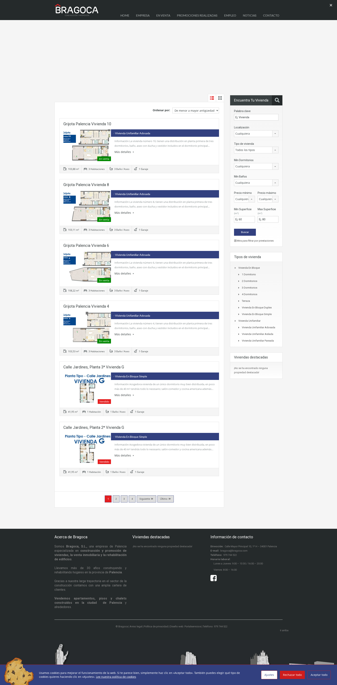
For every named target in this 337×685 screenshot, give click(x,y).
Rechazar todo (292, 675)
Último (164, 498)
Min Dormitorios (244, 160)
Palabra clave (242, 111)
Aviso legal (136, 626)
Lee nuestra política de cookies (116, 677)
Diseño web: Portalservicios (185, 626)
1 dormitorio (249, 274)
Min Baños (240, 176)
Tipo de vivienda (244, 143)
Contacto (271, 15)
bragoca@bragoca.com (233, 550)
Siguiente (144, 498)
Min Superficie (243, 211)
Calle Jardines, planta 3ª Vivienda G (93, 367)
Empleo (230, 15)
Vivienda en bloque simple (257, 314)
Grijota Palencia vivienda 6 (86, 245)
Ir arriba (284, 630)
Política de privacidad (156, 626)
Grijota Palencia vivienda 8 (86, 184)
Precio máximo (267, 192)
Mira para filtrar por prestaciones (255, 240)
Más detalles (123, 152)
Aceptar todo (319, 675)
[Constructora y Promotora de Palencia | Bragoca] (76, 12)
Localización (241, 127)
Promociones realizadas (197, 15)
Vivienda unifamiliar (249, 320)
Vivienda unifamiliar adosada (258, 327)
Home (124, 15)
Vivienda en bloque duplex (257, 307)
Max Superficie (267, 211)
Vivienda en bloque (249, 267)
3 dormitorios (249, 287)
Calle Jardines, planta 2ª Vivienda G (93, 427)
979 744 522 (230, 554)
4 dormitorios (249, 294)
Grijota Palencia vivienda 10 (87, 124)
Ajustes (269, 675)
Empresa (143, 15)
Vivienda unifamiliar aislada (257, 334)
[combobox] (256, 133)
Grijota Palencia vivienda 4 (86, 306)
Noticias (249, 15)
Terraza (246, 300)
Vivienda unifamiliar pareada (258, 340)
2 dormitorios (249, 281)
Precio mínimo (243, 192)
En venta (163, 15)
